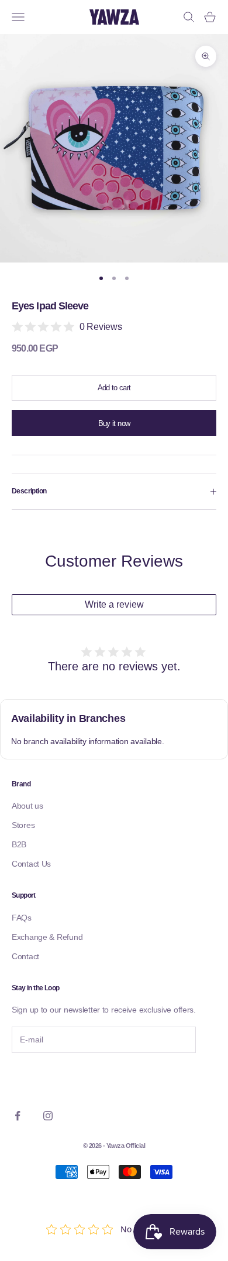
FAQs (22, 917)
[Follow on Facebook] (17, 1116)
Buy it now (114, 423)
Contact (25, 956)
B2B (19, 844)
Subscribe (44, 1077)
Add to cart (114, 387)
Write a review (114, 604)
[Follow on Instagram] (48, 1116)
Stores (23, 825)
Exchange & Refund (47, 937)
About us (27, 805)
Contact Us (31, 863)
